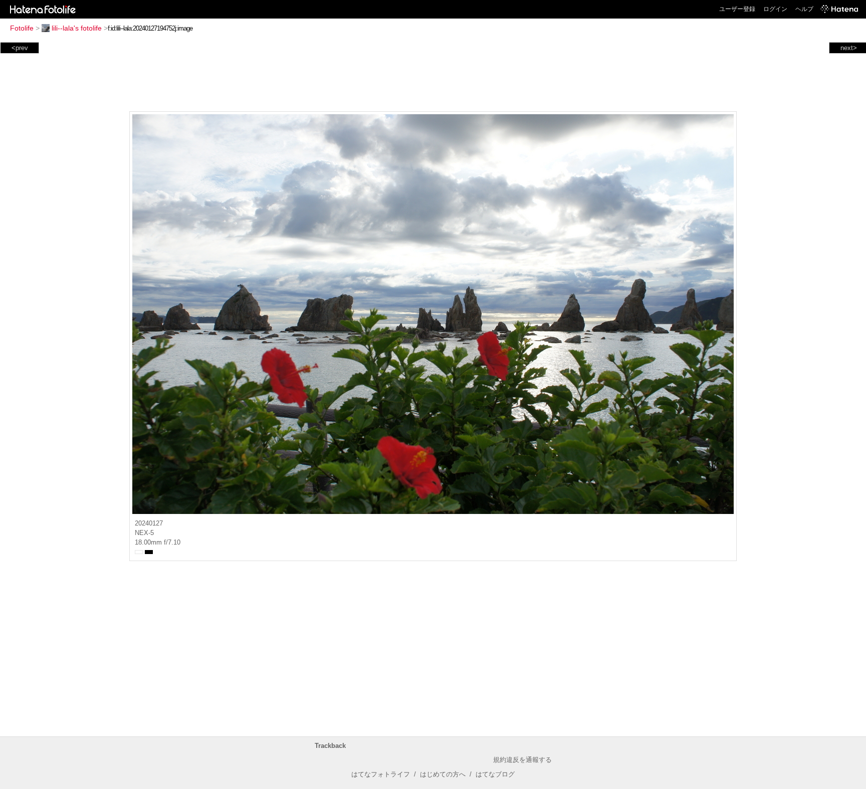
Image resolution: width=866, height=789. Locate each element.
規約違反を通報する (522, 759)
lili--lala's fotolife (77, 28)
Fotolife (22, 28)
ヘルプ (804, 9)
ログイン (775, 9)
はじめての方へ (443, 774)
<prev (20, 48)
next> (848, 48)
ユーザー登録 (737, 9)
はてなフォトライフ (380, 774)
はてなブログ (495, 774)
